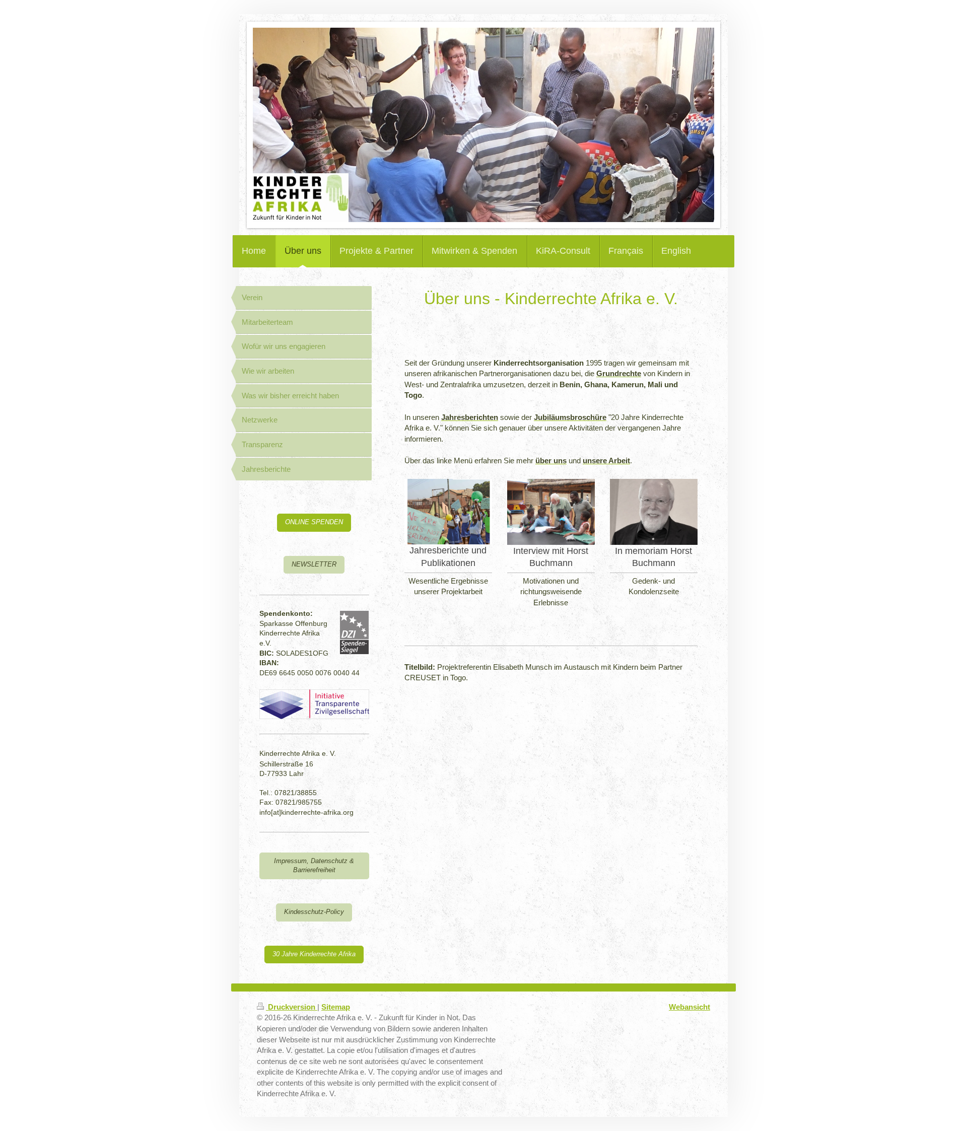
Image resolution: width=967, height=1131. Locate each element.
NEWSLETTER (314, 564)
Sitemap (335, 1007)
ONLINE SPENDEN (314, 522)
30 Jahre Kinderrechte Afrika (314, 954)
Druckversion (291, 1007)
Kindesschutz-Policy (314, 911)
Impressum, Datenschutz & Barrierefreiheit (314, 866)
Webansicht (689, 1007)
